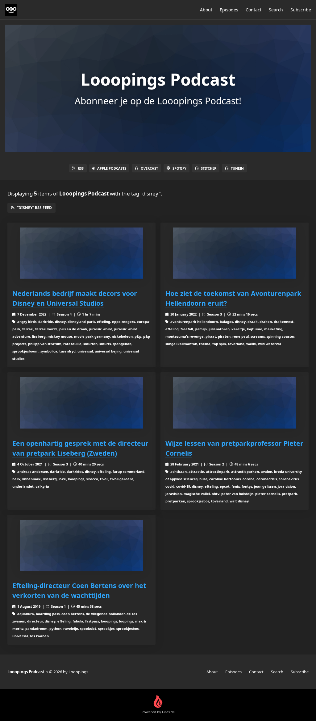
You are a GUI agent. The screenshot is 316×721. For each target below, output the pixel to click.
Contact (253, 10)
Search (276, 10)
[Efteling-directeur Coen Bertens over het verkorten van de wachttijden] (81, 545)
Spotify (179, 168)
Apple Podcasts (111, 168)
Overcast (149, 168)
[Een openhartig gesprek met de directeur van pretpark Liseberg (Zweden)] (81, 403)
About (206, 10)
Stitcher (208, 168)
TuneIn (237, 168)
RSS (81, 168)
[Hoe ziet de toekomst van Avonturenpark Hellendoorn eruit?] (234, 253)
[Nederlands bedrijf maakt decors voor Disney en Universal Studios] (81, 253)
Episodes (229, 10)
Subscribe (300, 10)
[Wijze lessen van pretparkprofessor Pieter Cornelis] (234, 403)
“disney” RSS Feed (34, 207)
